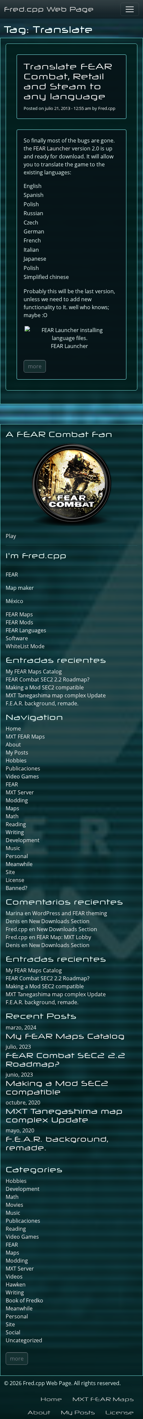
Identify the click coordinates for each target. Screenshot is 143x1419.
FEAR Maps (19, 614)
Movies (14, 1204)
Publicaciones (23, 768)
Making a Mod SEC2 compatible (45, 687)
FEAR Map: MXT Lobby (64, 937)
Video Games (22, 776)
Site (10, 872)
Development (23, 840)
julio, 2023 (18, 1046)
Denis (13, 945)
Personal (17, 856)
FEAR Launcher (52, 148)
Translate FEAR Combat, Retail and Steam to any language (68, 81)
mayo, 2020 (20, 1130)
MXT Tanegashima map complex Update (56, 695)
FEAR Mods (19, 622)
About (13, 744)
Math (12, 816)
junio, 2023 (19, 1074)
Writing (15, 832)
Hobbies (16, 760)
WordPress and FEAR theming (69, 913)
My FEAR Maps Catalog (34, 671)
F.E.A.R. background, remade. (42, 703)
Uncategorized (24, 1340)
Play (11, 536)
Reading (16, 824)
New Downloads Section (59, 921)
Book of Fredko (24, 1300)
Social (13, 1332)
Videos (14, 1276)
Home (13, 728)
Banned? (16, 888)
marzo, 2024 (21, 1027)
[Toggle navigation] (129, 9)
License (15, 880)
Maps (12, 808)
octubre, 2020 (23, 1102)
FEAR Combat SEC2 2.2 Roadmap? (47, 679)
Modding (17, 800)
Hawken (16, 1284)
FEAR (12, 574)
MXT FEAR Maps (25, 736)
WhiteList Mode (25, 646)
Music (13, 848)
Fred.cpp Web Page (49, 9)
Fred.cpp (106, 108)
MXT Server (20, 792)
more (35, 366)
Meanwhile (19, 864)
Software (17, 638)
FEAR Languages (26, 630)
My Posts (17, 752)
